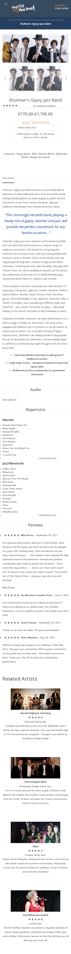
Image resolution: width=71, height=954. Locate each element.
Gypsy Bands (23, 153)
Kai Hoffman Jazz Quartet (35, 914)
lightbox (8, 56)
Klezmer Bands (35, 20)
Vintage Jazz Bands (39, 157)
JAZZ (34, 153)
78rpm (35, 846)
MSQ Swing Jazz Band (35, 781)
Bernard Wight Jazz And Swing (36, 713)
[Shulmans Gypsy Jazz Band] (35, 48)
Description (8, 178)
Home (9, 20)
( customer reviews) (44, 106)
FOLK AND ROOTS (20, 20)
